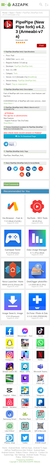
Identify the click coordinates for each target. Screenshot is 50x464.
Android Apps (39, 450)
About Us (33, 452)
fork (21, 155)
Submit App (8, 455)
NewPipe (15, 155)
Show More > (8, 103)
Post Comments (11, 184)
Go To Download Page (26, 136)
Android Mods (14, 448)
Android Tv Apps (40, 448)
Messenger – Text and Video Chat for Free (25, 338)
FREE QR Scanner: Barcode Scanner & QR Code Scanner (40, 386)
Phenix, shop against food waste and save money (9, 446)
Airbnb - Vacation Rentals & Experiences (10, 409)
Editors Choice (22, 452)
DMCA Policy (27, 457)
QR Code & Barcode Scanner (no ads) (40, 421)
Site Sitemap (20, 455)
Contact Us (43, 452)
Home (4, 448)
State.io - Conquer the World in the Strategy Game (25, 410)
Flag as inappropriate (19, 84)
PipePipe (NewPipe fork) (23, 66)
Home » (5, 13)
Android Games (8, 452)
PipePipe (7, 155)
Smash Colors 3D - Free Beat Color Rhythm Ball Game (10, 374)
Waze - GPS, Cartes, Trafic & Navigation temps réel (25, 374)
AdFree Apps (26, 448)
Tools (16, 73)
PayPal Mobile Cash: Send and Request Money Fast (40, 410)
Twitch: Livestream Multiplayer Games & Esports (25, 386)
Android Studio (32, 455)
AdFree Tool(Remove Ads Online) (18, 450)
